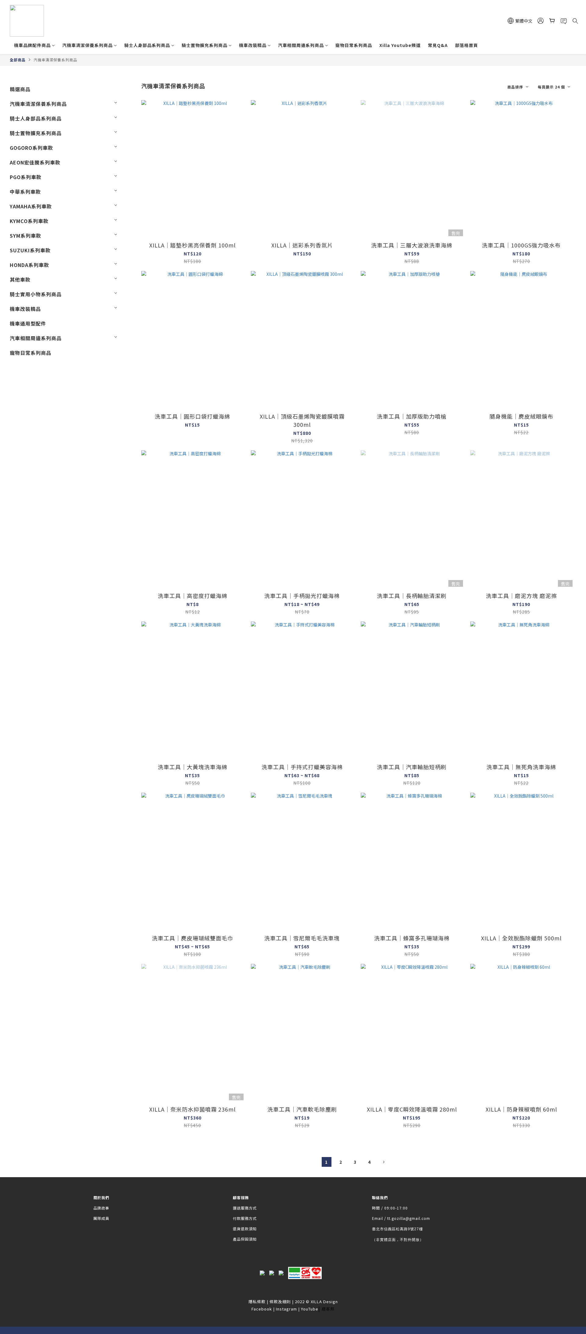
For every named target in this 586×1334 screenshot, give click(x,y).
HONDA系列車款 (29, 265)
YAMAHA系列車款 (31, 206)
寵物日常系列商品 (353, 45)
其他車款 (20, 279)
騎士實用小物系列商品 (36, 294)
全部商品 (18, 59)
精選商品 (20, 89)
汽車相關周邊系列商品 (301, 45)
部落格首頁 (466, 45)
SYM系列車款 (25, 235)
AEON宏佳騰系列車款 (35, 162)
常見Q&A (438, 45)
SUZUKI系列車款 (30, 250)
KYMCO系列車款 (29, 221)
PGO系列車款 (26, 177)
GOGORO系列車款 (31, 147)
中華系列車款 (25, 191)
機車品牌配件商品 (32, 45)
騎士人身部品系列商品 (147, 45)
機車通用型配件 (28, 323)
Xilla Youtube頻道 (400, 45)
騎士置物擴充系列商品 (204, 45)
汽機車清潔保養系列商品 (87, 45)
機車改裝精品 (252, 45)
